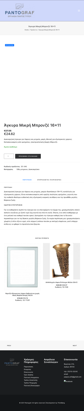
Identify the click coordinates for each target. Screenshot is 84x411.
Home (27, 30)
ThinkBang (61, 403)
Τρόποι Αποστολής (31, 380)
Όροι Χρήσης (28, 375)
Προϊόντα (33, 30)
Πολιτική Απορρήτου (31, 377)
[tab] (27, 181)
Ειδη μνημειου (22, 169)
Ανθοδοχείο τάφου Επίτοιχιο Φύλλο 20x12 (61, 282)
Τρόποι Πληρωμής (30, 383)
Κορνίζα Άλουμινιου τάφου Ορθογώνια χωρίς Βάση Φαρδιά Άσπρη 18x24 (22, 294)
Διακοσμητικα (34, 169)
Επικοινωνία (28, 372)
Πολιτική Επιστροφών (32, 385)
